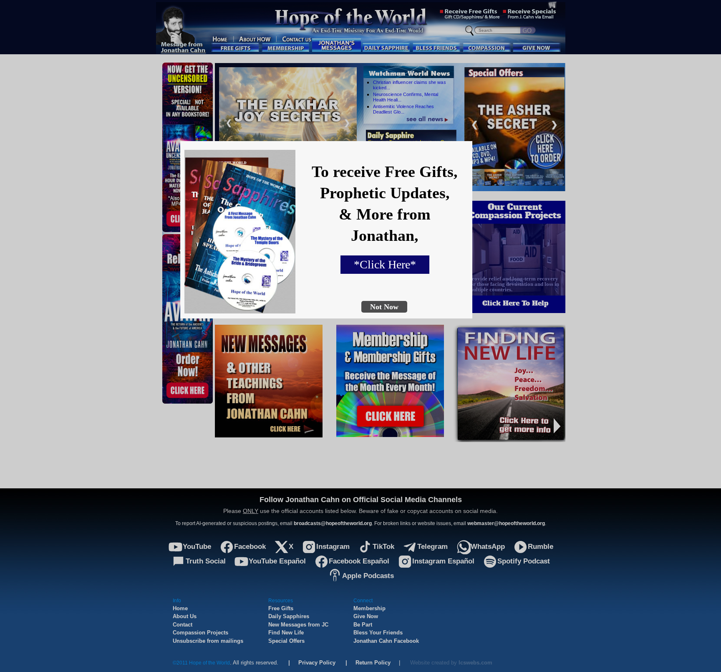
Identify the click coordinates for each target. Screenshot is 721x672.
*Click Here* (385, 264)
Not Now (384, 307)
